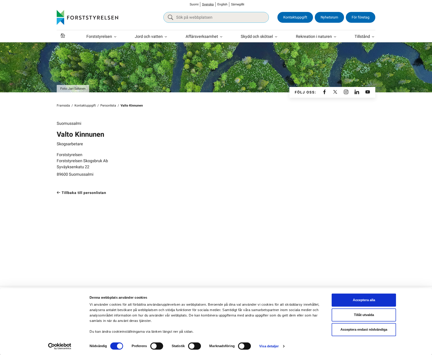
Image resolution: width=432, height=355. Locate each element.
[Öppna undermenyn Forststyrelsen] (115, 36)
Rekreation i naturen (314, 37)
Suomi (194, 4)
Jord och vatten (149, 37)
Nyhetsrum (329, 17)
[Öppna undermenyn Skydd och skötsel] (276, 36)
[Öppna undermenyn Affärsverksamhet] (221, 36)
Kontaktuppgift (295, 17)
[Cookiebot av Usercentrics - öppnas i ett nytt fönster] (59, 346)
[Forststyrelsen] (87, 17)
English (222, 4)
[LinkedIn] (356, 92)
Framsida (63, 105)
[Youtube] (367, 92)
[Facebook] (324, 92)
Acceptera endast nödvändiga (363, 329)
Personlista (108, 105)
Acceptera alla (364, 300)
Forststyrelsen (99, 37)
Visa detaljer (269, 346)
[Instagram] (346, 92)
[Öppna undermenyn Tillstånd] (373, 36)
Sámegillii (237, 4)
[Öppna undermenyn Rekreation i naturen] (335, 36)
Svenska (208, 4)
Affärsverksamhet (202, 37)
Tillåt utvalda (364, 315)
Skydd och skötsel (257, 37)
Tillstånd (362, 37)
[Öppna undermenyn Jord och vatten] (166, 36)
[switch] (156, 346)
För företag (360, 17)
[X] (335, 92)
